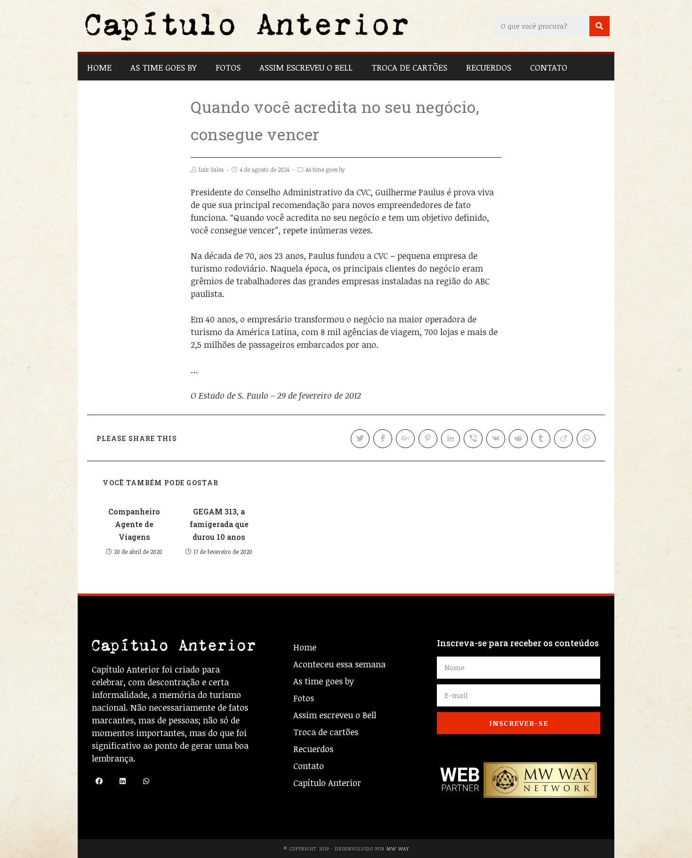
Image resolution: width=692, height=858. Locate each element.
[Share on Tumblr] (540, 438)
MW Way (397, 848)
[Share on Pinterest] (427, 438)
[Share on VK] (495, 438)
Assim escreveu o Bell (306, 67)
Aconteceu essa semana (339, 664)
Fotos (228, 67)
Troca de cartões (409, 67)
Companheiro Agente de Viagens (134, 524)
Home (99, 67)
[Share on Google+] (405, 438)
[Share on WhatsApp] (586, 438)
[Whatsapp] (146, 781)
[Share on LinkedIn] (450, 438)
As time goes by (163, 67)
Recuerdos (488, 67)
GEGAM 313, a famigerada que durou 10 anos (219, 524)
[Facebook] (99, 781)
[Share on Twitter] (360, 438)
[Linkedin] (122, 781)
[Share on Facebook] (382, 438)
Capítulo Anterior (327, 782)
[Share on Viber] (473, 438)
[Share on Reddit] (518, 438)
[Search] (599, 26)
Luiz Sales (211, 169)
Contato (548, 67)
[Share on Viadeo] (563, 438)
